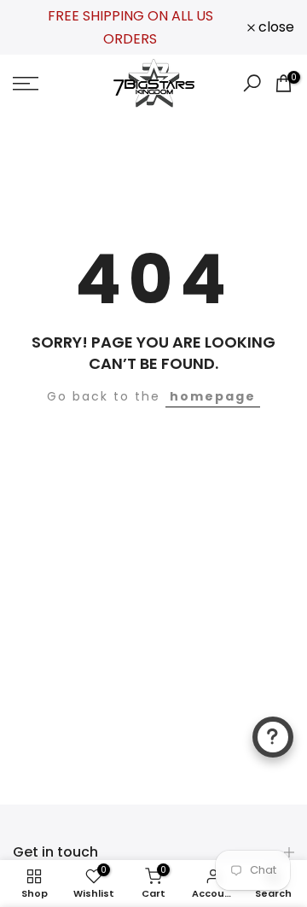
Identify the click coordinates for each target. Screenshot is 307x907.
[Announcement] (130, 27)
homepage (213, 396)
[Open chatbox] (272, 737)
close (274, 27)
